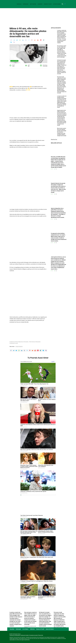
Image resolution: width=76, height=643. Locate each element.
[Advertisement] (38, 18)
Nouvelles (19, 4)
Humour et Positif (48, 4)
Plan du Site (40, 635)
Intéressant (25, 4)
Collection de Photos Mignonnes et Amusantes (19, 341)
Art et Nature (33, 4)
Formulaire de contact (33, 635)
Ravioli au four (54, 139)
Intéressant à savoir (14, 343)
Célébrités (40, 4)
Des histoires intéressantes (35, 341)
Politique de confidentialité (15, 635)
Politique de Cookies (25, 635)
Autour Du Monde (57, 4)
